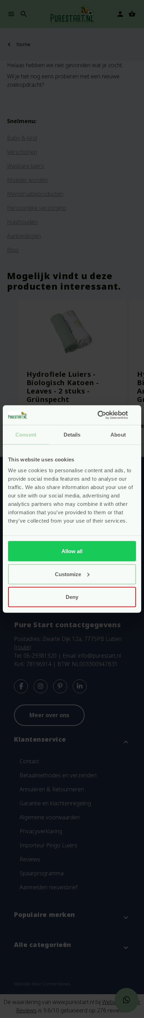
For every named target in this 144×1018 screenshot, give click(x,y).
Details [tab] (72, 434)
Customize (68, 574)
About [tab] (118, 434)
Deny (72, 597)
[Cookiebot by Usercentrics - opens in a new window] (105, 415)
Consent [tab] (25, 434)
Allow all (72, 551)
